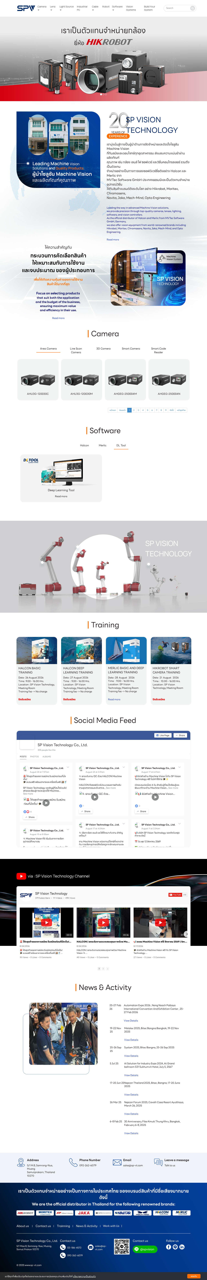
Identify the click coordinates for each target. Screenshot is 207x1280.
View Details (131, 1020)
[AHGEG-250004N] (169, 400)
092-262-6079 (87, 1165)
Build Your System (149, 8)
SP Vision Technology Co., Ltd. (63, 745)
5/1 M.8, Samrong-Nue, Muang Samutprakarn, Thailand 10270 (41, 1170)
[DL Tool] (61, 474)
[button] (15, 59)
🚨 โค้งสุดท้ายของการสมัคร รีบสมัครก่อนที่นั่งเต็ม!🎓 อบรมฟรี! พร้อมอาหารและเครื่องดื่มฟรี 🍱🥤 (46, 941)
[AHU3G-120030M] (81, 400)
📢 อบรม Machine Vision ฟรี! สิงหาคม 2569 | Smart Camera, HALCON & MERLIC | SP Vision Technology (160, 941)
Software (117, 6)
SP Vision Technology (51, 893)
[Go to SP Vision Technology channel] (26, 895)
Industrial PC (82, 8)
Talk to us (169, 1165)
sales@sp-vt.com (133, 1165)
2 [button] (103, 968)
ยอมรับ (194, 1276)
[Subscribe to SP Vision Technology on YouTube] (178, 895)
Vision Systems (131, 8)
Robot (105, 6)
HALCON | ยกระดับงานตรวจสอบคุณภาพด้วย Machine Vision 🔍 (103, 941)
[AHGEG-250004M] (125, 400)
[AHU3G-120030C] (38, 400)
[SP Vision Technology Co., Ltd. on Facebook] (27, 742)
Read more (113, 240)
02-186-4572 (74, 1247)
